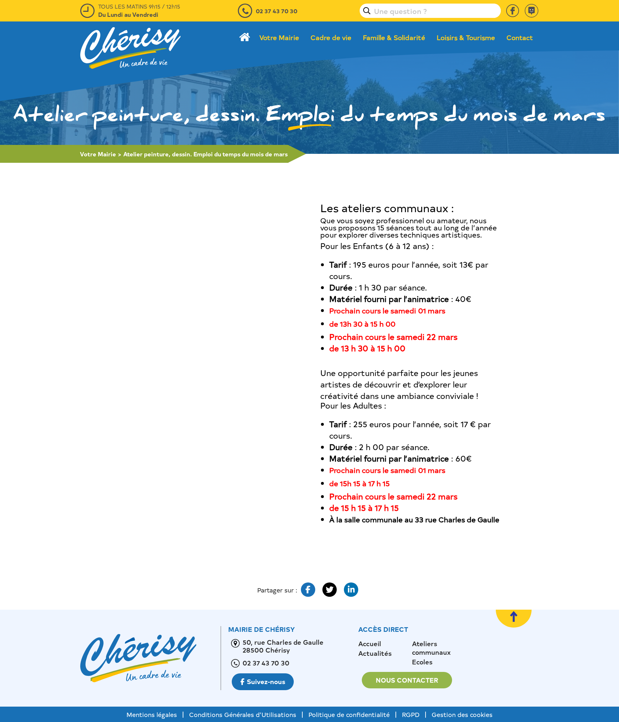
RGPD (410, 714)
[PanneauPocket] (531, 11)
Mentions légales (151, 714)
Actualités (375, 653)
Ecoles (422, 662)
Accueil (369, 643)
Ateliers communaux (431, 648)
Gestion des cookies (462, 714)
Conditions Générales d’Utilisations (242, 714)
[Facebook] (512, 10)
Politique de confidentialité (349, 714)
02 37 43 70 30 (276, 11)
